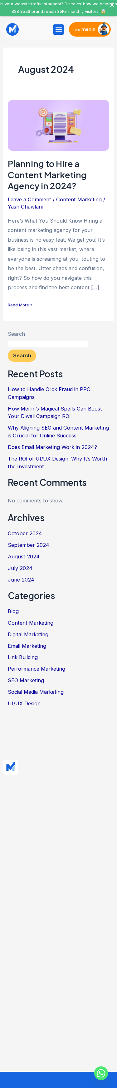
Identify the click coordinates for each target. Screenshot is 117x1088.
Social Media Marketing (36, 692)
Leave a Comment (29, 199)
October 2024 (25, 533)
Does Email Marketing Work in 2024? (52, 447)
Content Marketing (79, 199)
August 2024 (24, 556)
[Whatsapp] (101, 1073)
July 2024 (20, 568)
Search (16, 334)
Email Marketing (27, 646)
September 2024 (28, 545)
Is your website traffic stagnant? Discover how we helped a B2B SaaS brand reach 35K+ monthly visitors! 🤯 (58, 7)
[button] (58, 29)
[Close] (112, 5)
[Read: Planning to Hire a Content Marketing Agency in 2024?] (58, 125)
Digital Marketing (28, 634)
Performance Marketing (36, 669)
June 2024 (21, 580)
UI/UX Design (24, 703)
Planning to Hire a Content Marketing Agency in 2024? (47, 174)
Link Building (23, 657)
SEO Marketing (26, 680)
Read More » (20, 304)
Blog (13, 611)
